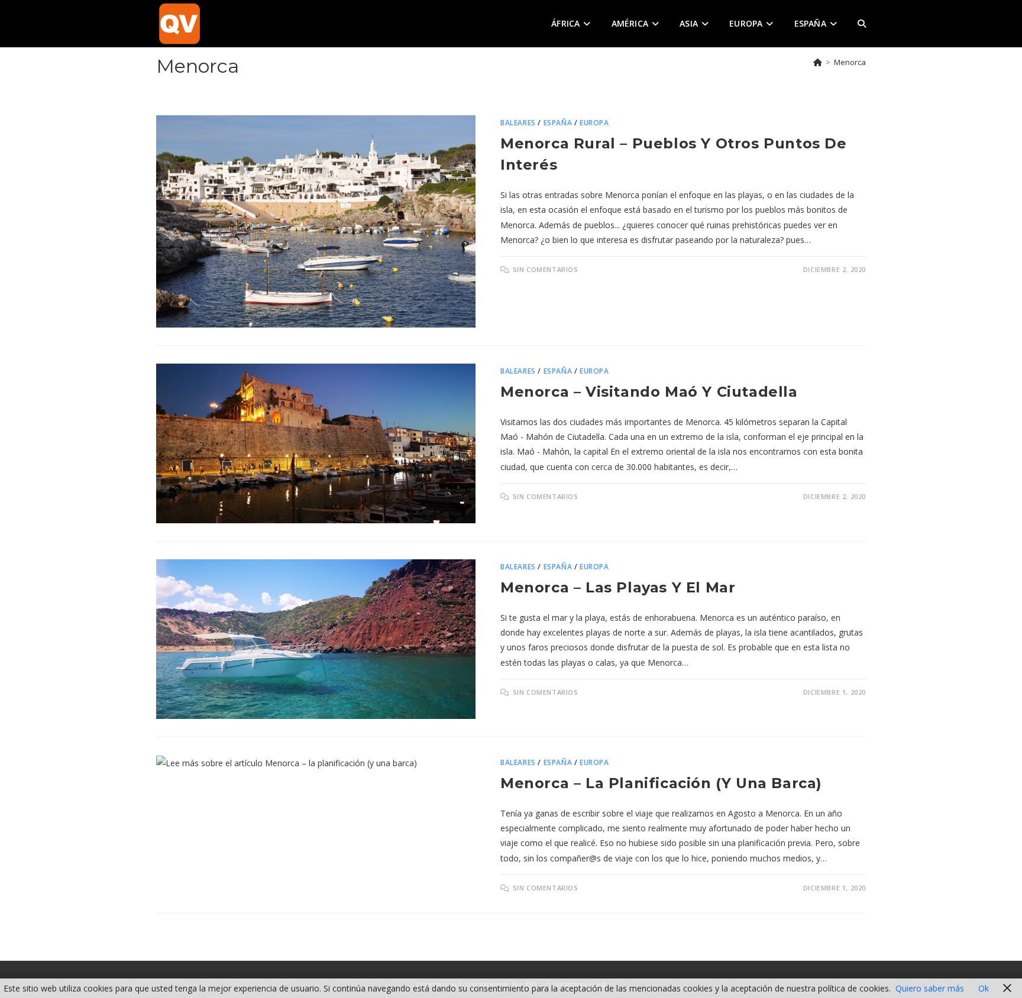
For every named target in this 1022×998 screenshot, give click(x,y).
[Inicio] (817, 62)
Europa (594, 123)
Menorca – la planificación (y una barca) (661, 783)
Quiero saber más (929, 988)
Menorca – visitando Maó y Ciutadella (649, 391)
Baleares (518, 123)
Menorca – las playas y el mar (617, 587)
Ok (983, 988)
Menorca (850, 62)
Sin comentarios (545, 269)
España (558, 123)
